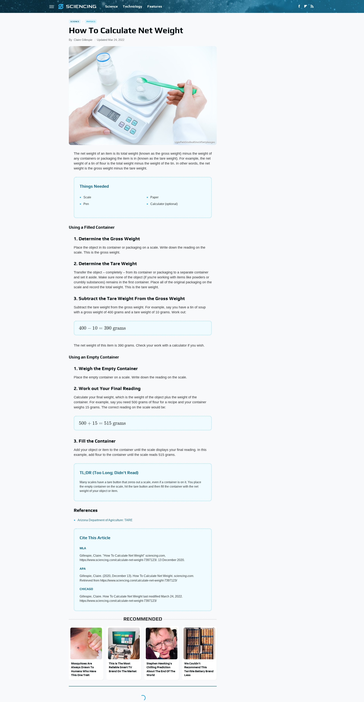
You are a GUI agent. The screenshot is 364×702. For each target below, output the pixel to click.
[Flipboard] (305, 6)
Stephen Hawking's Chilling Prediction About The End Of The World (161, 669)
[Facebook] (299, 6)
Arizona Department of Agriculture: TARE (105, 520)
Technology (132, 6)
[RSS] (312, 6)
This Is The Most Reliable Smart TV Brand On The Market (122, 667)
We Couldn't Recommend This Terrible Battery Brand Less (198, 669)
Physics (90, 21)
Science (111, 6)
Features (154, 6)
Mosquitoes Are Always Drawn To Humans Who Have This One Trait (83, 669)
